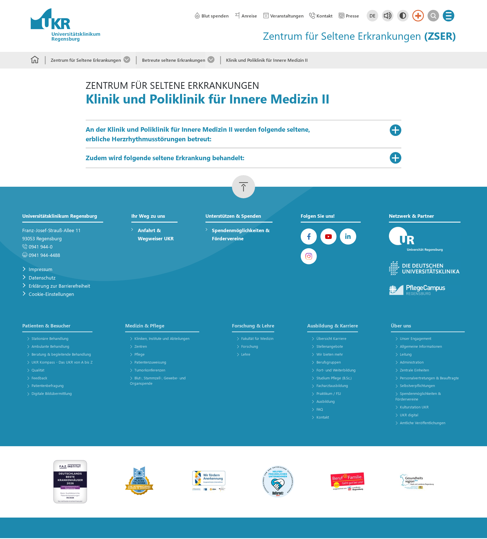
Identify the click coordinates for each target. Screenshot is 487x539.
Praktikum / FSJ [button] (328, 393)
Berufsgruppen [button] (328, 362)
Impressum (40, 269)
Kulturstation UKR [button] (414, 406)
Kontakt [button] (324, 16)
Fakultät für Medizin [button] (257, 338)
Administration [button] (412, 362)
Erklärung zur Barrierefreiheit (59, 286)
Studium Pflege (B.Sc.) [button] (333, 377)
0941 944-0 (40, 246)
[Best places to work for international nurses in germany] (139, 481)
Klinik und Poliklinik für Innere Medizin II (267, 60)
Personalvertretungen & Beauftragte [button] (429, 377)
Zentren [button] (140, 346)
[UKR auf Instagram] (309, 256)
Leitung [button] (406, 354)
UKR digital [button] (409, 414)
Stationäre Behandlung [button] (50, 338)
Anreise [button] (249, 16)
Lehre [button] (245, 354)
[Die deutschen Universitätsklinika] (425, 268)
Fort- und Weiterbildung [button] (335, 370)
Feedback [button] (39, 377)
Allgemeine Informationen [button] (421, 346)
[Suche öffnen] (433, 15)
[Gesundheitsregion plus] (417, 481)
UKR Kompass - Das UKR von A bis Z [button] (62, 362)
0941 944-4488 (44, 255)
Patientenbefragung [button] (47, 385)
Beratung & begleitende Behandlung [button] (61, 354)
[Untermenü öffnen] (128, 60)
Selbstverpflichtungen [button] (417, 385)
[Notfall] (418, 15)
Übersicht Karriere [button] (331, 338)
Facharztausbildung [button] (332, 385)
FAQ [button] (319, 409)
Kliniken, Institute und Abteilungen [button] (161, 338)
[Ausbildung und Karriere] (209, 481)
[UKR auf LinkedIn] (348, 236)
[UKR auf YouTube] (328, 236)
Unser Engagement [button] (415, 338)
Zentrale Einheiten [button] (414, 370)
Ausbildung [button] (325, 401)
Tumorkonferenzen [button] (149, 370)
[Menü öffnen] (448, 15)
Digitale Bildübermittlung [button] (52, 393)
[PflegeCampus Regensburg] (425, 290)
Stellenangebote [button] (329, 346)
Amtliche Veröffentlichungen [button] (422, 422)
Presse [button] (352, 16)
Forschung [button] (249, 346)
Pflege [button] (139, 354)
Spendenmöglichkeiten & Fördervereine (240, 234)
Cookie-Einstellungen (51, 294)
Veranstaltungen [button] (287, 16)
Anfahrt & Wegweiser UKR (156, 234)
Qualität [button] (38, 370)
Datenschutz (42, 277)
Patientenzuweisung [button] (150, 362)
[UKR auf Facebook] (309, 236)
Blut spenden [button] (215, 16)
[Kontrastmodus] (403, 15)
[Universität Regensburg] (425, 239)
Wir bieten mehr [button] (329, 354)
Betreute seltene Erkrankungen (173, 60)
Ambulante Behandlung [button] (50, 346)
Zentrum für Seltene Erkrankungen (86, 60)
